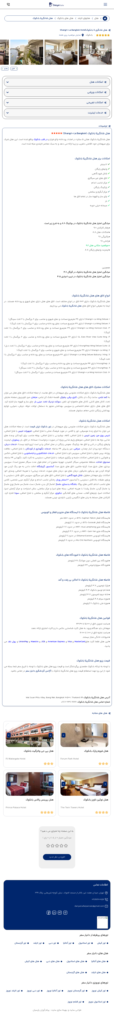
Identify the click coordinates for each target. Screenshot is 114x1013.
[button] (105, 735)
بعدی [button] (6, 68)
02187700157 (98, 899)
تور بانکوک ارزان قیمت (40, 426)
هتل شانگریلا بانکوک (71, 306)
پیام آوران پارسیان (41, 1010)
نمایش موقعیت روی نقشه (70, 35)
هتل (96, 18)
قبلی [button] (13, 68)
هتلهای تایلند (84, 18)
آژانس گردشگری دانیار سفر (38, 671)
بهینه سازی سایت (59, 1010)
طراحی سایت (75, 1010)
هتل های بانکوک (65, 18)
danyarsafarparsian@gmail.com (89, 906)
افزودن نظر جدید (57, 857)
